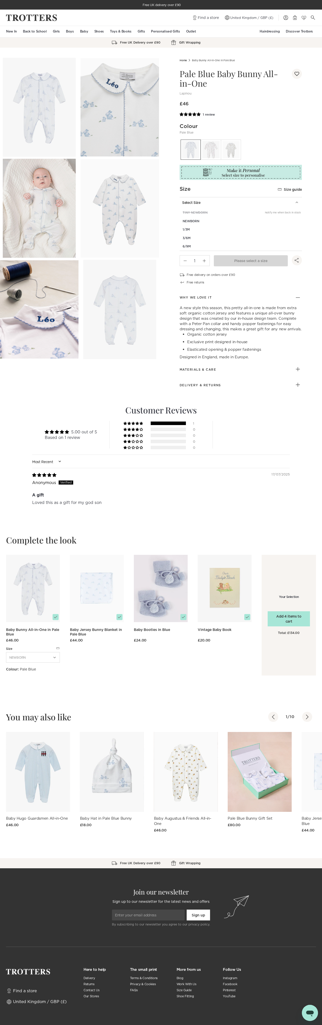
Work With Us (186, 984)
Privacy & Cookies (143, 984)
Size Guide (184, 990)
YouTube (229, 996)
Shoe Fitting (185, 996)
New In (11, 31)
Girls (56, 31)
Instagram (230, 978)
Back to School (35, 31)
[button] (297, 74)
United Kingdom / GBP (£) (251, 18)
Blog (180, 978)
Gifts (141, 31)
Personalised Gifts (165, 31)
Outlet (191, 31)
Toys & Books (121, 31)
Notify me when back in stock (283, 212)
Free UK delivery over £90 (162, 5)
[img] (44, 474)
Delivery (89, 978)
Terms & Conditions (144, 978)
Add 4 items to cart (288, 619)
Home (183, 60)
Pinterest (229, 990)
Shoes (99, 31)
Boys (70, 31)
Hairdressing (270, 31)
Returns (89, 984)
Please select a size (250, 261)
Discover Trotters (299, 31)
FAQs (134, 990)
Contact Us (92, 990)
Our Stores (91, 996)
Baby (84, 31)
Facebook (230, 984)
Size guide (293, 189)
